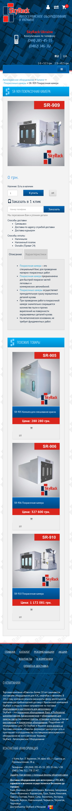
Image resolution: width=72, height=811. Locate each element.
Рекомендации (44, 652)
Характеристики (35, 254)
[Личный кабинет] (48, 6)
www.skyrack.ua (55, 725)
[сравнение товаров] (56, 6)
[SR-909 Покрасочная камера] (36, 133)
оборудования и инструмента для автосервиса (27, 708)
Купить (33, 193)
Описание (15, 254)
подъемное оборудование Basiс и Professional (41, 712)
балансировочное (30, 715)
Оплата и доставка (36, 666)
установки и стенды (49, 718)
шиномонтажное (11, 715)
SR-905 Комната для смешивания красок (35, 412)
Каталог (24, 652)
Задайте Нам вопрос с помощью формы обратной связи (39, 774)
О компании (44, 659)
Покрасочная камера (30, 265)
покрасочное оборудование (33, 722)
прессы (34, 718)
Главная (10, 652)
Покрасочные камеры (31, 290)
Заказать (54, 209)
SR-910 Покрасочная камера (29, 593)
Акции (63, 652)
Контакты (25, 659)
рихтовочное (9, 722)
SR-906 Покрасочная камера (29, 502)
